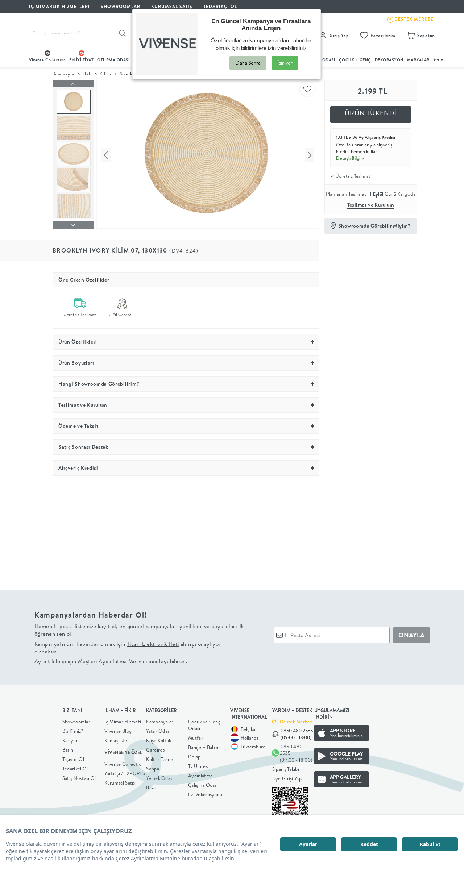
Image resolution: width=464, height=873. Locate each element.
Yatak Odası (158, 731)
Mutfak (195, 738)
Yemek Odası (159, 778)
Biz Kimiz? (72, 731)
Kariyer (70, 740)
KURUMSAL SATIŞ (171, 6)
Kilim (105, 74)
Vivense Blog (118, 731)
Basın (68, 750)
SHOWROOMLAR (120, 6)
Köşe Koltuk (158, 740)
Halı (87, 74)
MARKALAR (418, 60)
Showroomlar (76, 721)
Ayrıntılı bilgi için (110, 661)
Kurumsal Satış (119, 783)
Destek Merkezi (296, 721)
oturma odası (113, 60)
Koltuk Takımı (160, 759)
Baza (151, 787)
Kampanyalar (159, 721)
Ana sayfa (64, 74)
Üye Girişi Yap (287, 778)
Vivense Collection (124, 764)
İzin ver (285, 63)
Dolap (194, 756)
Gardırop (155, 750)
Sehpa (152, 768)
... (438, 58)
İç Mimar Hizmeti (122, 721)
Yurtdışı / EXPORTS (124, 773)
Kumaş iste (115, 740)
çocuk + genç (355, 60)
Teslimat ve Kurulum (370, 204)
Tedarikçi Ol (220, 6)
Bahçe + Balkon (204, 747)
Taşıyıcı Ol (73, 759)
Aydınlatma (200, 775)
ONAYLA (411, 635)
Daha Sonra (248, 63)
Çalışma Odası (203, 785)
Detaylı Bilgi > (350, 158)
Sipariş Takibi (285, 769)
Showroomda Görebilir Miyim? (374, 225)
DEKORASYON (389, 60)
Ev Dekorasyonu (205, 794)
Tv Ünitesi (198, 766)
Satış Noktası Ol (79, 778)
